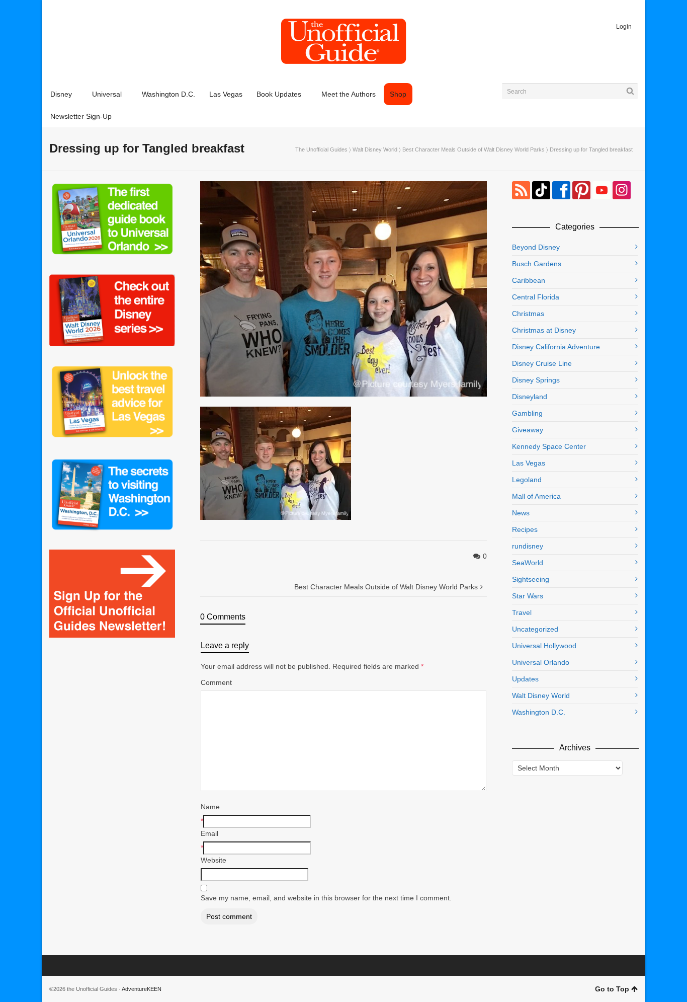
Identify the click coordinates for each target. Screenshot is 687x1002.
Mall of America (536, 496)
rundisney (527, 546)
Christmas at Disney (544, 330)
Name (210, 807)
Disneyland (529, 397)
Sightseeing (530, 579)
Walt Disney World (375, 149)
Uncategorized (535, 629)
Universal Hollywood (544, 646)
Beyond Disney (536, 247)
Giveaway (527, 430)
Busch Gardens (536, 264)
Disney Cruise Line (542, 363)
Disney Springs (536, 380)
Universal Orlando (540, 662)
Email (209, 833)
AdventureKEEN (141, 989)
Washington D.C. (538, 712)
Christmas (528, 314)
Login (624, 26)
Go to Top (612, 989)
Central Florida (535, 297)
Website (213, 860)
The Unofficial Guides (321, 149)
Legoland (527, 480)
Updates (525, 679)
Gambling (527, 413)
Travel (522, 612)
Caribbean (528, 280)
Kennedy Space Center (549, 446)
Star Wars (527, 596)
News (521, 513)
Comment (216, 682)
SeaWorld (527, 563)
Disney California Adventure (556, 347)
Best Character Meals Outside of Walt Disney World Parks (473, 149)
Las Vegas (528, 463)
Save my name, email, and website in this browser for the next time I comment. (326, 898)
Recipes (525, 529)
